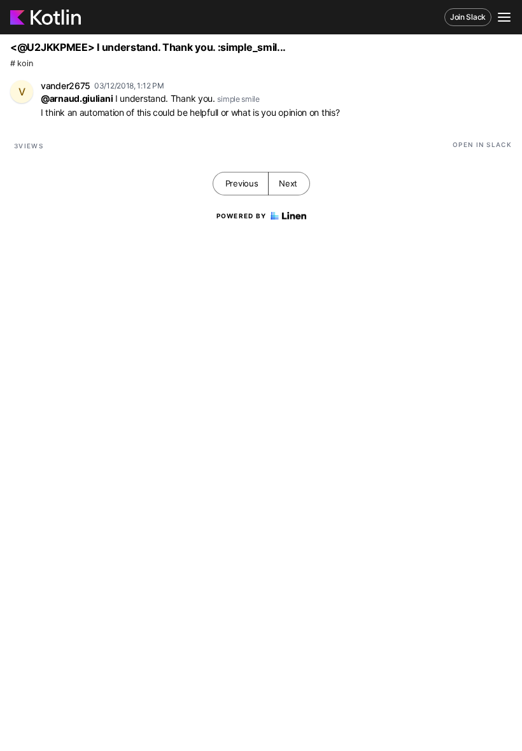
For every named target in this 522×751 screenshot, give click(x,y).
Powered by (241, 216)
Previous (241, 183)
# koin (21, 63)
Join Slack (468, 17)
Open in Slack (482, 144)
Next (288, 183)
